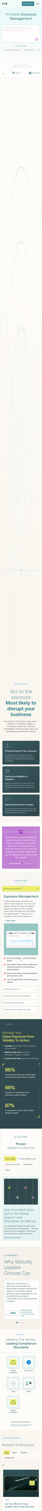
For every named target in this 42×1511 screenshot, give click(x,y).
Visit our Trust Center (19, 1425)
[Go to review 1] (17, 1322)
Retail (7, 1170)
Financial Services (12, 1164)
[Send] (36, 39)
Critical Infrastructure (27, 1159)
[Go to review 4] (22, 1322)
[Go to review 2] (19, 1322)
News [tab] (14, 1452)
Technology (10, 1159)
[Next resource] (38, 1465)
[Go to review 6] (25, 1322)
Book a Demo (28, 4)
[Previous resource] (34, 1465)
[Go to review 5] (24, 1322)
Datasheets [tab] (9, 1458)
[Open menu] (37, 3)
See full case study (12, 1237)
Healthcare (27, 1164)
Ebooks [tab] (24, 1452)
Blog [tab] (6, 1452)
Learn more (10, 920)
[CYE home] (4, 4)
